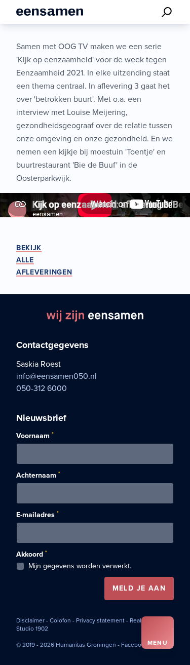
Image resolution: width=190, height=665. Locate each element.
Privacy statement (100, 620)
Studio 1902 (32, 628)
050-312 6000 (41, 388)
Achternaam (38, 475)
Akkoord (31, 554)
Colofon (60, 620)
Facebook (134, 644)
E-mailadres (37, 514)
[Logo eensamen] (49, 12)
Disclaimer (30, 620)
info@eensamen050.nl (56, 376)
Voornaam (35, 435)
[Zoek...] (167, 12)
